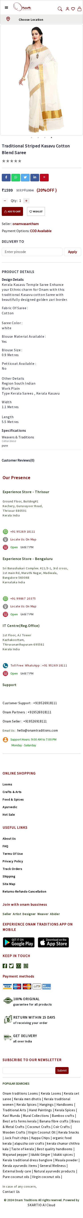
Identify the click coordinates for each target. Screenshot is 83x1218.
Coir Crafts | (62, 1127)
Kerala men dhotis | (28, 1099)
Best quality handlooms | (56, 1149)
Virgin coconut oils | (47, 1177)
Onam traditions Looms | (21, 1093)
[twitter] (25, 177)
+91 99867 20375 (23, 598)
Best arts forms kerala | (21, 1121)
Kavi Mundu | (12, 1116)
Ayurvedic (10, 807)
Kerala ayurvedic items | (21, 1166)
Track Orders (12, 868)
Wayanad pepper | (16, 1154)
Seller (7, 914)
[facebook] (6, 177)
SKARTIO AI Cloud (41, 1205)
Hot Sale (9, 814)
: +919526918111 (39, 712)
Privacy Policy (13, 861)
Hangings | (47, 1104)
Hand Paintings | (41, 1110)
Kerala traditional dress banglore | (28, 1160)
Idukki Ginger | (41, 1154)
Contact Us (11, 1192)
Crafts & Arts (12, 791)
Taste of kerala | (23, 1149)
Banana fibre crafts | (55, 1121)
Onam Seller (12, 721)
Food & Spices (13, 799)
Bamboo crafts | (64, 1116)
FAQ (5, 846)
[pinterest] (44, 177)
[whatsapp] (15, 177)
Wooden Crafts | (15, 1132)
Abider (55, 914)
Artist (17, 914)
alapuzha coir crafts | (30, 1143)
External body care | (18, 1171)
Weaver (42, 914)
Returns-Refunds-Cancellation (24, 891)
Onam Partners (14, 712)
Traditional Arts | (15, 1110)
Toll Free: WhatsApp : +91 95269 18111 (38, 665)
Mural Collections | (37, 1116)
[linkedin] (34, 177)
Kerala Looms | (52, 1093)
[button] (3, 7)
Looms (7, 784)
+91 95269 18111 (22, 532)
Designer (29, 914)
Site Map (9, 883)
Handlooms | (65, 1104)
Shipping (9, 876)
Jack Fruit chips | (17, 1138)
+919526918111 (45, 703)
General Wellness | (54, 1166)
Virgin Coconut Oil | (42, 1132)
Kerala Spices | (27, 1104)
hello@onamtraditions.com (37, 730)
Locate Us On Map (23, 539)
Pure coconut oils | (17, 1177)
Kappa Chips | (41, 1138)
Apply (72, 251)
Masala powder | (67, 1160)
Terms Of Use (13, 853)
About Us (9, 838)
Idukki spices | (64, 1154)
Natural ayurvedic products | (55, 1171)
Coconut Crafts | (39, 1127)
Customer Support (17, 703)
